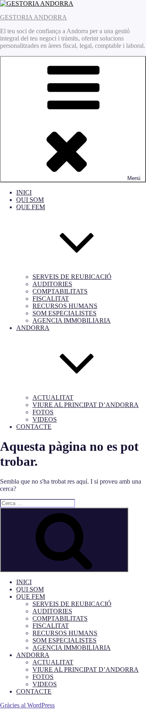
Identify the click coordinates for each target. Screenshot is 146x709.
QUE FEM (30, 596)
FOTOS (43, 412)
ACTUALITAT (52, 397)
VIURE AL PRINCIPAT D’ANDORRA (85, 404)
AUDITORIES (52, 284)
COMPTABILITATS (60, 291)
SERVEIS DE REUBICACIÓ (72, 276)
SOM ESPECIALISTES (64, 313)
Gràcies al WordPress (27, 705)
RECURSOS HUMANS (64, 305)
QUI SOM (30, 199)
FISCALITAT (50, 298)
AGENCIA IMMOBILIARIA (71, 320)
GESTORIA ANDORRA (33, 17)
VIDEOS (44, 419)
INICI (24, 192)
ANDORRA (32, 654)
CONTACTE (34, 426)
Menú (133, 178)
